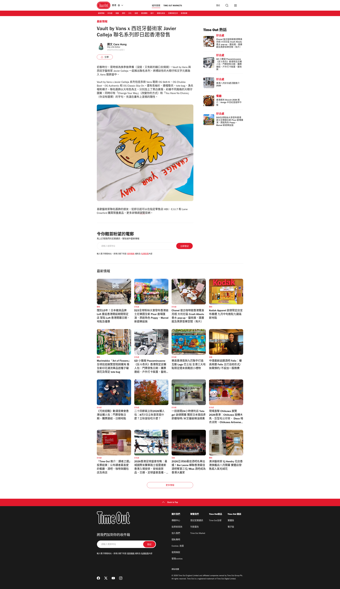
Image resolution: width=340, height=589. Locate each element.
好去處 (110, 13)
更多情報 (170, 485)
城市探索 (156, 6)
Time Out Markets (172, 6)
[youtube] (113, 578)
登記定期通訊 (196, 521)
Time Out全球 (215, 521)
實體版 (231, 521)
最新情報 (101, 13)
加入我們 (176, 533)
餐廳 (117, 13)
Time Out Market (197, 533)
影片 (152, 13)
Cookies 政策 (178, 546)
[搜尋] (227, 5)
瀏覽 (142, 213)
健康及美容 (161, 13)
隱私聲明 (176, 540)
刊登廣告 (194, 527)
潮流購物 (144, 13)
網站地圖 (175, 569)
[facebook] (98, 578)
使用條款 (131, 254)
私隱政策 (145, 254)
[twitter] (105, 578)
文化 (129, 13)
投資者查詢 (177, 527)
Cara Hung (120, 44)
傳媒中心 (176, 521)
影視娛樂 (184, 13)
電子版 (231, 527)
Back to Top (172, 502)
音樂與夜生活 (173, 13)
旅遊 (136, 13)
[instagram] (120, 578)
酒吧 (123, 13)
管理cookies (177, 559)
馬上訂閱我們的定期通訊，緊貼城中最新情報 (118, 239)
